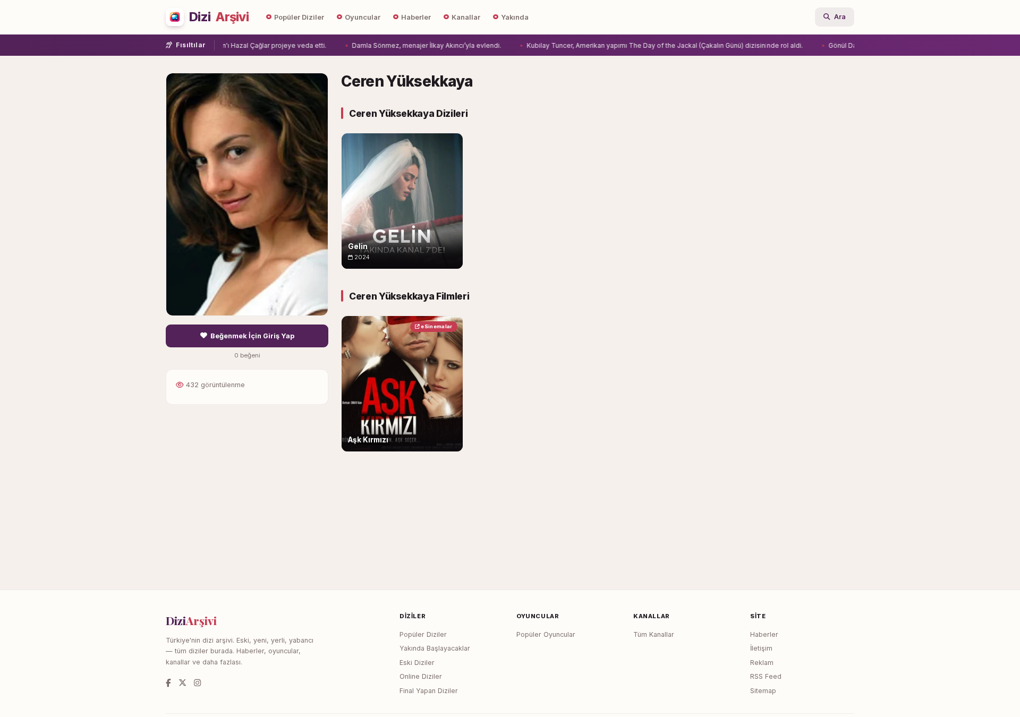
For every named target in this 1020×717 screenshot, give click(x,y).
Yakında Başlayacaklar (435, 648)
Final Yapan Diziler (429, 691)
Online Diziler (421, 676)
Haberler (416, 17)
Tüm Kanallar (653, 634)
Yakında (515, 17)
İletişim (761, 648)
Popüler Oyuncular (545, 634)
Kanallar (466, 17)
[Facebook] (168, 682)
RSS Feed (765, 676)
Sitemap (763, 691)
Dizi (219, 17)
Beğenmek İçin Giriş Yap (252, 336)
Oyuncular (362, 17)
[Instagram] (197, 682)
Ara (840, 17)
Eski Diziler (417, 663)
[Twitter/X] (182, 682)
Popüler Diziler (299, 17)
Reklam (762, 663)
